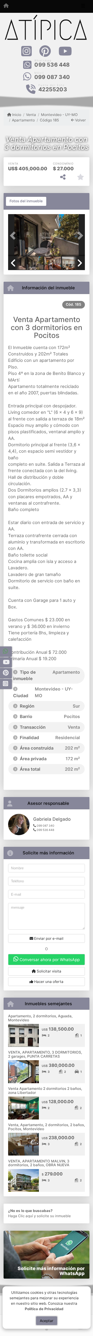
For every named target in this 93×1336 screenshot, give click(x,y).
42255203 (52, 89)
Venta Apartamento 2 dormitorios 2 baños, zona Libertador (45, 1090)
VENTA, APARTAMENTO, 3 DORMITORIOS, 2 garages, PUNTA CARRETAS (45, 1054)
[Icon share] (26, 51)
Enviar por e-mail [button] (48, 938)
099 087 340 (52, 77)
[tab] (26, 201)
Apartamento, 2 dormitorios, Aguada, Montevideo (40, 1018)
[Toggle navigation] (83, 6)
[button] (14, 235)
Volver (80, 120)
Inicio (16, 114)
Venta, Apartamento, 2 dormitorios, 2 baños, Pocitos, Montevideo (46, 1127)
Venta (31, 114)
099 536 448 (52, 64)
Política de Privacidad (44, 1308)
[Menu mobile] (6, 6)
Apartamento (23, 120)
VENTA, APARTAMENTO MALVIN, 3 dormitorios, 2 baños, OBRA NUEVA (38, 1163)
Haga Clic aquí (20, 1216)
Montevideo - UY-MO (59, 114)
